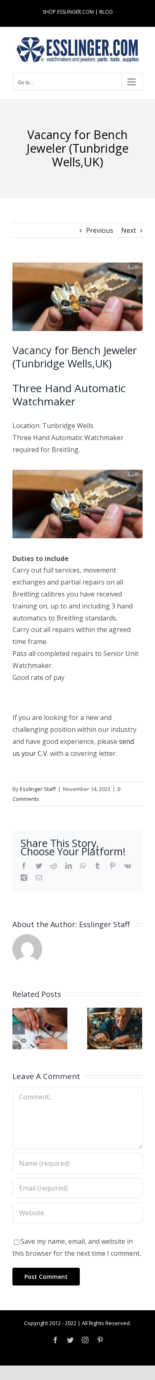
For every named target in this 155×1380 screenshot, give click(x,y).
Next (128, 230)
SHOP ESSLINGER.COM (68, 11)
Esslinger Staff (38, 789)
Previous (99, 230)
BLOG (106, 11)
